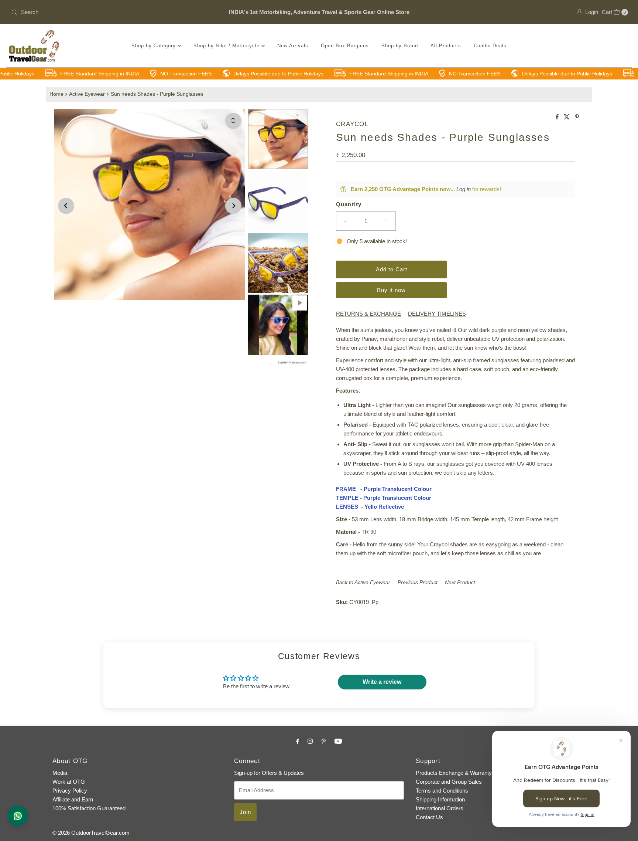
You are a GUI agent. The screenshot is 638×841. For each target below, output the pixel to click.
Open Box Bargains (345, 45)
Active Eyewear (87, 94)
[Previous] (66, 206)
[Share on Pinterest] (577, 117)
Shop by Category (154, 45)
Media (59, 773)
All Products (446, 45)
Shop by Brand (399, 45)
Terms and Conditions (442, 790)
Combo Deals (490, 45)
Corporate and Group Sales (449, 782)
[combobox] (110, 12)
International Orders (439, 808)
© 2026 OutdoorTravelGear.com (91, 833)
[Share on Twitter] (567, 117)
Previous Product (418, 582)
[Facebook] (297, 741)
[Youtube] (338, 741)
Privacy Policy (69, 790)
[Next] (233, 206)
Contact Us (429, 817)
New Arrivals (292, 45)
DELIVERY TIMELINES (437, 314)
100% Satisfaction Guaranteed (89, 808)
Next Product (460, 582)
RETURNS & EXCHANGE (368, 314)
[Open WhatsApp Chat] (17, 816)
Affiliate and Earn (72, 799)
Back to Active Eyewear (363, 582)
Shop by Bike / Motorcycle (227, 45)
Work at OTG (68, 782)
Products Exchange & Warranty (454, 773)
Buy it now (391, 290)
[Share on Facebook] (558, 117)
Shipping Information (440, 799)
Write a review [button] (382, 682)
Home (56, 94)
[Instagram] (310, 741)
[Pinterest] (324, 741)
